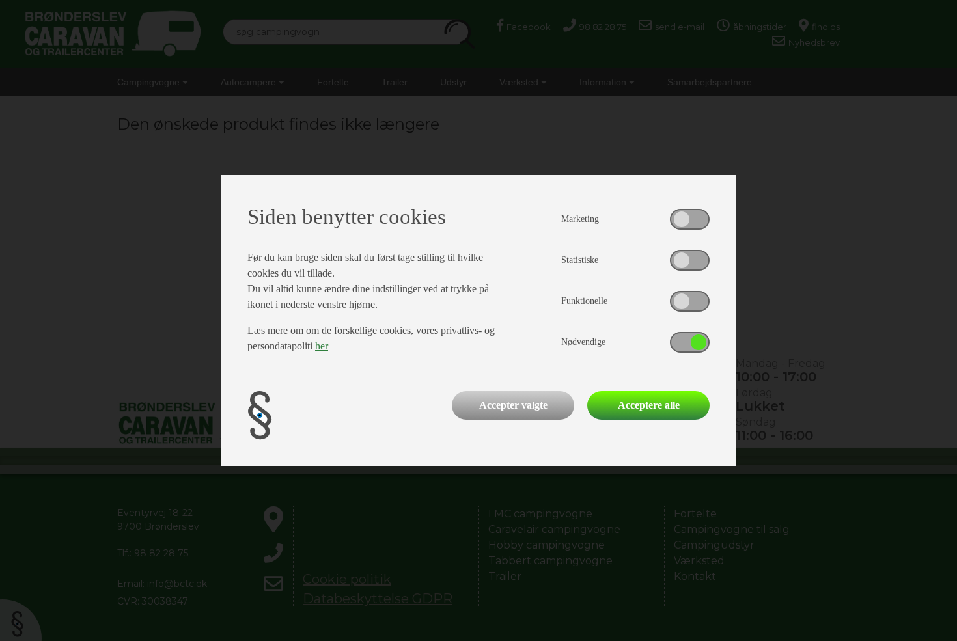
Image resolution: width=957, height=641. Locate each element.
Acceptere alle (649, 405)
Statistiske (579, 260)
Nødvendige (583, 342)
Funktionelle (584, 301)
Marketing (580, 219)
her (321, 345)
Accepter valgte (513, 405)
